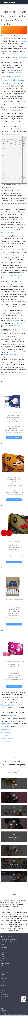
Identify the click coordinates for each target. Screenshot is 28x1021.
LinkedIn (24, 896)
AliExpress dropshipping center (12, 275)
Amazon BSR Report (5, 996)
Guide (2, 988)
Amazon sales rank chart (12, 354)
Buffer (19, 896)
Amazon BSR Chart (13, 321)
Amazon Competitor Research (8, 983)
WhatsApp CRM (4, 1004)
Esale (2, 1008)
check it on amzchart (14, 437)
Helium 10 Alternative (6, 978)
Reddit (6, 896)
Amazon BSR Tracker (7, 705)
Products (3, 950)
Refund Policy (4, 968)
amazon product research (11, 278)
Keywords (3, 952)
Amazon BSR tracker (5, 732)
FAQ (2, 976)
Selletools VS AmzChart (6, 738)
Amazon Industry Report (6, 999)
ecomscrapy (12, 715)
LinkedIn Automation (5, 1006)
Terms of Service (5, 972)
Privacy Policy (4, 970)
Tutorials (3, 990)
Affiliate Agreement (5, 965)
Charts (2, 954)
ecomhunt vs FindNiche (13, 747)
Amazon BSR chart (7, 232)
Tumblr (11, 896)
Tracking (3, 958)
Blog (2, 992)
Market (2, 956)
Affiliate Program (5, 963)
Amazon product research (15, 73)
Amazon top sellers (7, 724)
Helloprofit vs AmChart (6, 729)
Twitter (2, 896)
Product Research (18, 80)
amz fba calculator (17, 134)
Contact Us (3, 974)
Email (15, 896)
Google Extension (5, 981)
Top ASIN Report (4, 994)
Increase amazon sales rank (7, 744)
